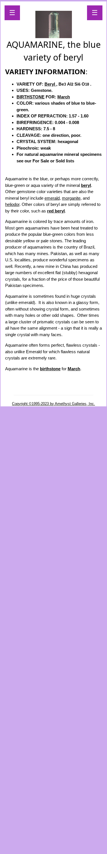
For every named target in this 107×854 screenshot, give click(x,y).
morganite (71, 198)
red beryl (56, 210)
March (63, 96)
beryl (86, 185)
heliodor (12, 204)
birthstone (50, 368)
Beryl (50, 84)
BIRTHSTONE (31, 96)
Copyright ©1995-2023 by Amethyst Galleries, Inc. (53, 404)
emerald (52, 198)
